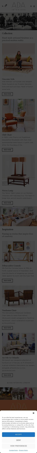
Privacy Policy (23, 450)
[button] (33, 413)
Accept (18, 434)
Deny (18, 440)
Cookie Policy (13, 450)
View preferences (18, 446)
